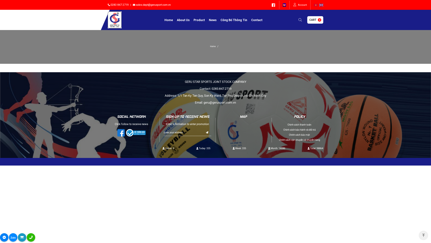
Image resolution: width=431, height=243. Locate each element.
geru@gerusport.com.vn (220, 102)
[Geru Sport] (115, 19)
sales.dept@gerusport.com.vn (153, 4)
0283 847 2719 (120, 4)
